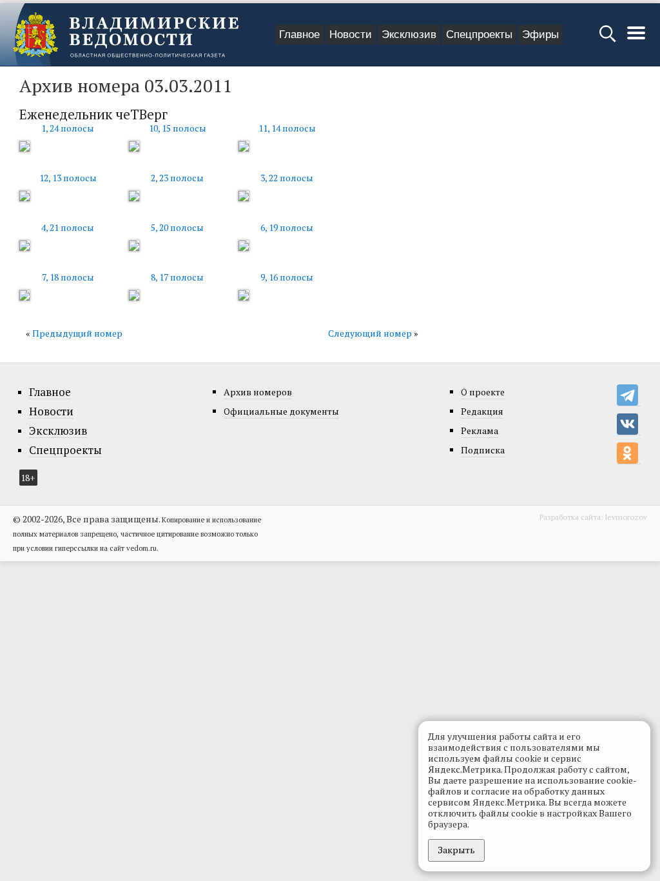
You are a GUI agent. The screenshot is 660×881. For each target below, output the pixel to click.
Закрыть (456, 850)
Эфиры (540, 34)
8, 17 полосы (177, 277)
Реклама (479, 430)
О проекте (483, 392)
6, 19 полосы (286, 227)
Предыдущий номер (77, 333)
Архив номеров (258, 392)
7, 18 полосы (68, 277)
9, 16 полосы (286, 277)
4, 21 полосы (67, 227)
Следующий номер (370, 333)
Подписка (483, 450)
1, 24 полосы (67, 128)
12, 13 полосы (68, 178)
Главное (299, 34)
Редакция (482, 411)
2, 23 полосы (177, 178)
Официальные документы (281, 411)
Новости (350, 34)
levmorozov (626, 517)
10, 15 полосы (177, 128)
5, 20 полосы (177, 227)
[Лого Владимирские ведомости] (125, 34)
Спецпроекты (479, 34)
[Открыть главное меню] (636, 40)
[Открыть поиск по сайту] (608, 40)
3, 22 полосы (286, 178)
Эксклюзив (409, 34)
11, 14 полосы (287, 128)
